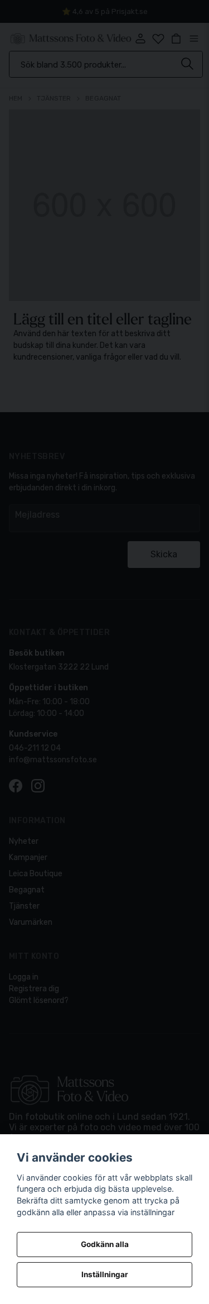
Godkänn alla (105, 1244)
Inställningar (104, 1274)
